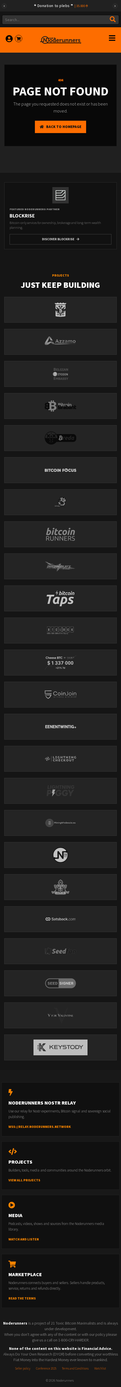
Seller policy (22, 1368)
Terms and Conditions (75, 1368)
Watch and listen (23, 1239)
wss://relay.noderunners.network (39, 1127)
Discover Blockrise (58, 239)
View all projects (24, 1180)
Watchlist (100, 1368)
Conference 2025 (46, 1368)
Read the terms (22, 1298)
